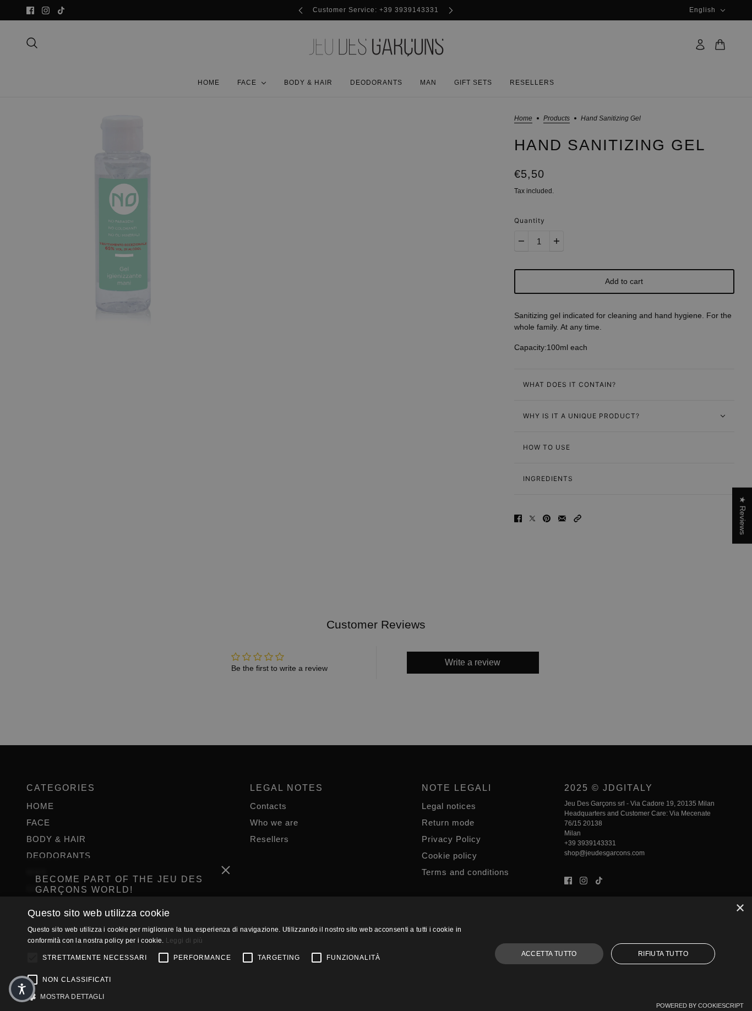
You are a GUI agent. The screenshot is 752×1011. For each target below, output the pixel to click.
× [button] (739, 908)
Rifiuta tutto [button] (663, 954)
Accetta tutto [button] (549, 954)
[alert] (376, 505)
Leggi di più (184, 940)
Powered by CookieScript (700, 1005)
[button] (252, 997)
